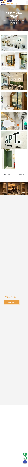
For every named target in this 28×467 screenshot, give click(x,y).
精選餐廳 (12, 20)
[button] (27, 2)
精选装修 (14, 23)
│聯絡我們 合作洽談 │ (12, 302)
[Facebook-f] (1, 431)
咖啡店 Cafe (20, 20)
